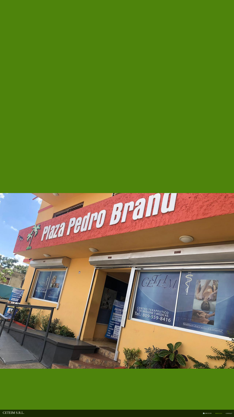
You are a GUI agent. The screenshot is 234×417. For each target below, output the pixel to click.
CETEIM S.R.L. (13, 412)
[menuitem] (208, 413)
